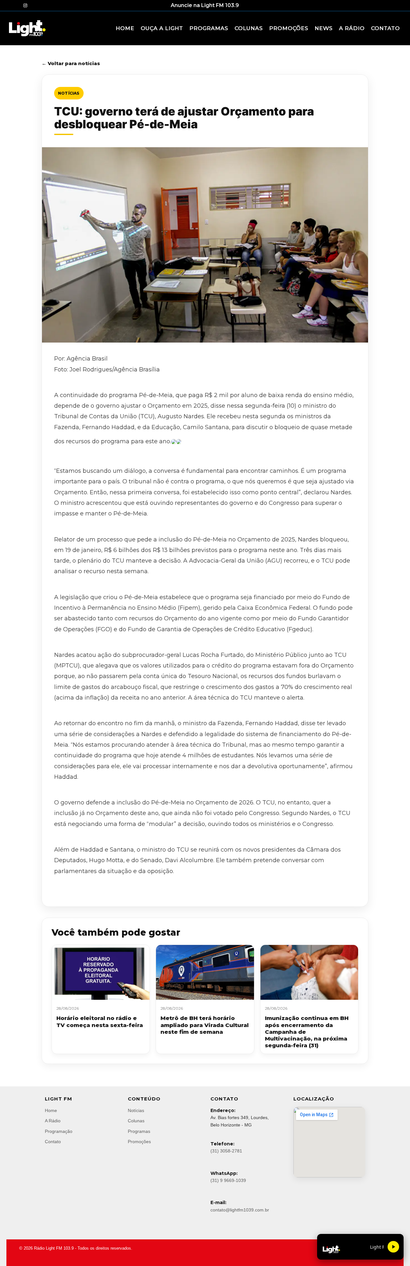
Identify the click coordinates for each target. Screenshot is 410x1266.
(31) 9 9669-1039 (228, 1180)
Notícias (69, 93)
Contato (53, 1141)
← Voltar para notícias (71, 63)
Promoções (139, 1141)
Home (51, 1110)
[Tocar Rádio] (393, 1247)
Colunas (136, 1120)
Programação (58, 1131)
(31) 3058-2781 (226, 1150)
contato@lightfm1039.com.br (239, 1209)
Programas (139, 1131)
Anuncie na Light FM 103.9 (205, 5)
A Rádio (53, 1120)
